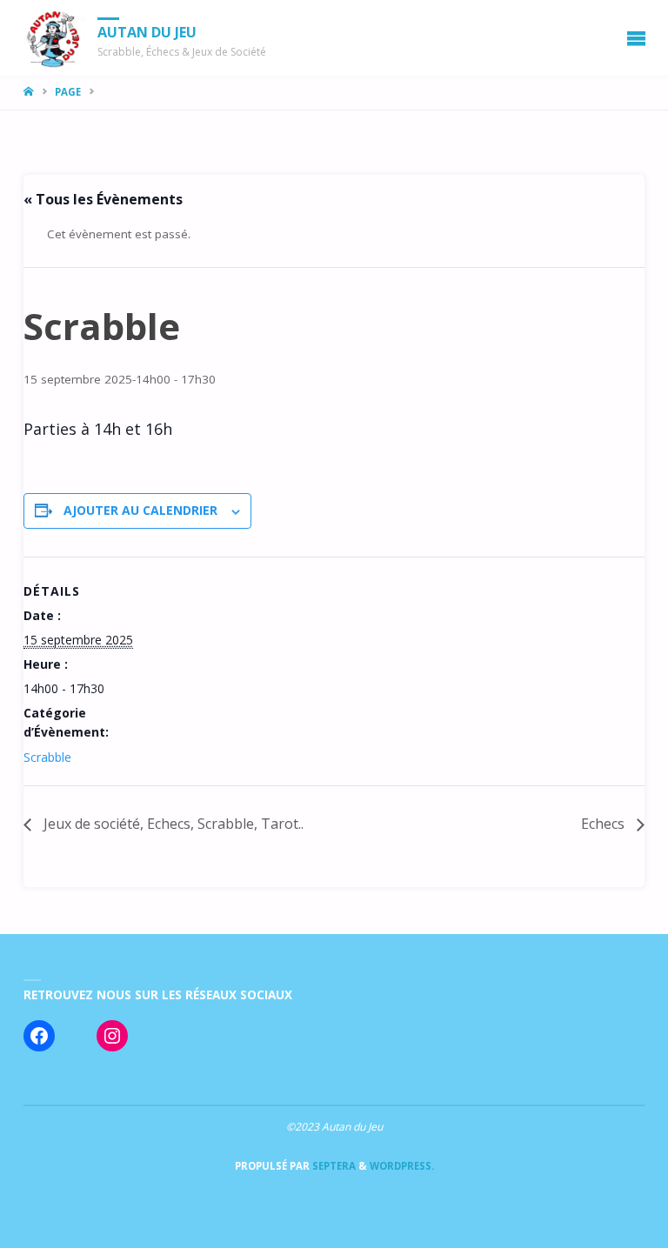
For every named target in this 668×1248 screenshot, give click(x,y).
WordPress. (402, 1165)
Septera (333, 1165)
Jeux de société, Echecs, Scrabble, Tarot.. (172, 823)
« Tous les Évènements (103, 199)
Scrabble (47, 757)
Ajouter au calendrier (140, 510)
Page (68, 91)
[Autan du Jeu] (54, 37)
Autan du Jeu (147, 32)
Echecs (604, 823)
